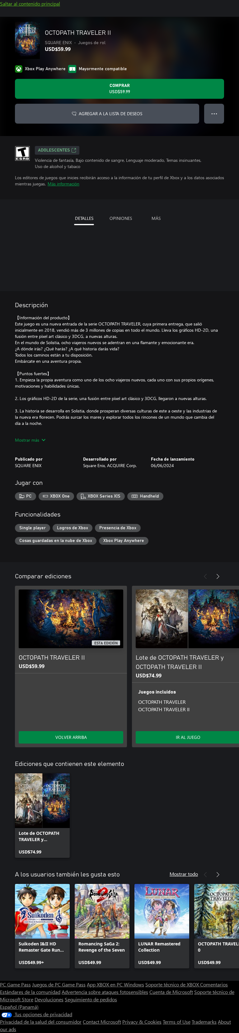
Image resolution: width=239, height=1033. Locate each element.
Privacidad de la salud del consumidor (41, 1021)
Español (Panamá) (19, 1006)
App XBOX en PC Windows (115, 984)
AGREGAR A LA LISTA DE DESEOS (110, 113)
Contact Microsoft (102, 1021)
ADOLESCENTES (54, 150)
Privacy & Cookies (142, 1021)
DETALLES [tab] (84, 218)
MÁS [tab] (156, 218)
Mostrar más (27, 440)
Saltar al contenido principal (30, 3)
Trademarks (204, 1021)
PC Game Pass (15, 984)
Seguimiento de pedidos (91, 999)
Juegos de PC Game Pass (59, 984)
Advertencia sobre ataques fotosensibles (105, 992)
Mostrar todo (184, 874)
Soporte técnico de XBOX (172, 984)
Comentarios (214, 984)
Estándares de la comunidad (30, 992)
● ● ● (214, 113)
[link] (42, 815)
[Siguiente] (218, 576)
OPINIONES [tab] (121, 218)
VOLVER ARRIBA (71, 737)
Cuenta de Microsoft (171, 992)
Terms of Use (176, 1021)
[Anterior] (205, 576)
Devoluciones (49, 999)
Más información (63, 184)
